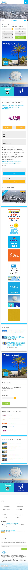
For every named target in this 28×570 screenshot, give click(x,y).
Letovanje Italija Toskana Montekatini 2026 (14, 447)
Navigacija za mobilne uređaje (26, 2)
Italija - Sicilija (11, 450)
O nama (4, 503)
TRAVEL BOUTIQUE (11, 430)
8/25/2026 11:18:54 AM (12, 333)
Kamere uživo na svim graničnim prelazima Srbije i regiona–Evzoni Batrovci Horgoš (15, 337)
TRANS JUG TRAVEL (11, 422)
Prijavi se (24, 548)
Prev (3, 20)
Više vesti (24, 350)
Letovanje (5, 517)
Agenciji (21, 26)
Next (25, 20)
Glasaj (6, 403)
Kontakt (18, 517)
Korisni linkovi (5, 514)
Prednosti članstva (20, 506)
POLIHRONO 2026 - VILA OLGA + (14, 442)
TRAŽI (19, 37)
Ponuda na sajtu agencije (14, 181)
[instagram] (4, 566)
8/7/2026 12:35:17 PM (12, 339)
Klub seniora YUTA (20, 514)
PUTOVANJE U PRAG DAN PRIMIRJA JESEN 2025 (15, 459)
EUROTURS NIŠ (10, 426)
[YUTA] (4, 2)
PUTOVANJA (14, 20)
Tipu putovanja (14, 26)
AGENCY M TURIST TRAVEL (13, 418)
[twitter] (7, 566)
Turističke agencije (6, 506)
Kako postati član (19, 509)
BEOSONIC (9, 414)
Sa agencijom (6, 390)
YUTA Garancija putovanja (12, 523)
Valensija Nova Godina (13, 454)
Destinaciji (5, 26)
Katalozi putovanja (10, 530)
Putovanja (18, 503)
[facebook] (2, 566)
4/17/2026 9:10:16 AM (12, 347)
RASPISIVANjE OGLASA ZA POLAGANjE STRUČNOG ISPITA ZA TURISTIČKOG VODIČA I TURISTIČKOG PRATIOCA (15, 331)
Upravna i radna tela (6, 509)
